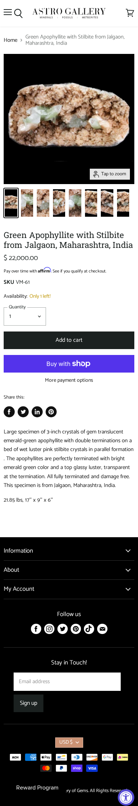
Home (10, 40)
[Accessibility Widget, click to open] (126, 797)
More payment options (69, 381)
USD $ (65, 742)
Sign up (28, 703)
